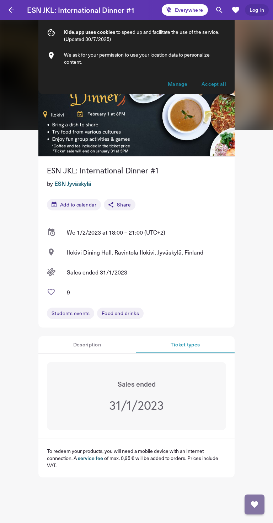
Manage (177, 84)
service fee (90, 458)
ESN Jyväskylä (72, 183)
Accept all (214, 84)
